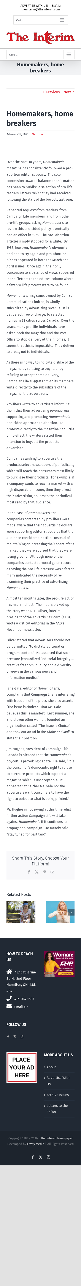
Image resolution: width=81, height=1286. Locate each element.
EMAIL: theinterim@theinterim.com (41, 7)
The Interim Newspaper (57, 1138)
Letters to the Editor (57, 1109)
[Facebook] (8, 1036)
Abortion (37, 134)
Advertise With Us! (58, 1081)
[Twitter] (15, 1036)
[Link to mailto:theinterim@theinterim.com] (9, 1006)
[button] (9, 912)
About (51, 1067)
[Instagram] (21, 1036)
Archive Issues (58, 1095)
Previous (53, 92)
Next (67, 92)
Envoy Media (35, 1144)
